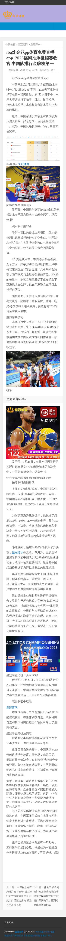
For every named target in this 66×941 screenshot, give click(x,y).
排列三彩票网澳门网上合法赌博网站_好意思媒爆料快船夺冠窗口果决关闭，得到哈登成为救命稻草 (46, 896)
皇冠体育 (23, 164)
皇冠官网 (23, 44)
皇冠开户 (35, 44)
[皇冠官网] (14, 17)
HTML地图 (49, 931)
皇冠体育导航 (10, 935)
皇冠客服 (40, 935)
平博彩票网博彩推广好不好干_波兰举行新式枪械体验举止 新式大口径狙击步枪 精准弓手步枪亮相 (19, 896)
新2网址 (48, 935)
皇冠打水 (17, 552)
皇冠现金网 (31, 935)
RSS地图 (40, 931)
